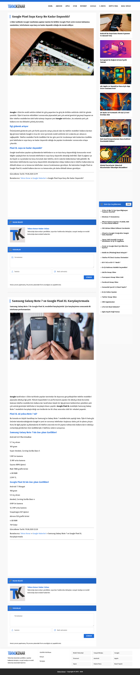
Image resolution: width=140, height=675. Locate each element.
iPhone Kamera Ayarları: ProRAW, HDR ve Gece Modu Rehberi (115, 222)
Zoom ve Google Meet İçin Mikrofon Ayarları (115, 247)
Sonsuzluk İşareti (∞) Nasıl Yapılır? (114, 287)
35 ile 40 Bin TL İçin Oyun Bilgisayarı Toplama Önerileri (115, 211)
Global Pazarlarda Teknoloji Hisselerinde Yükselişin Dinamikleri (113, 166)
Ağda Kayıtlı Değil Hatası (111, 312)
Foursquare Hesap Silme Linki (112, 277)
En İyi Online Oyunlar (109, 292)
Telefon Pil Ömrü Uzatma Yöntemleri (115, 258)
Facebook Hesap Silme (110, 282)
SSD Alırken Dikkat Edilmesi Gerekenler (116, 228)
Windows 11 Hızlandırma (110, 217)
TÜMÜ (128, 204)
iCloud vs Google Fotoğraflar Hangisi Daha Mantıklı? (115, 234)
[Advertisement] (52, 93)
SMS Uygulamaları (108, 302)
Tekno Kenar (25, 178)
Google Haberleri (39, 178)
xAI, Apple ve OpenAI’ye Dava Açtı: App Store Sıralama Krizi (115, 87)
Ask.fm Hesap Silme (109, 272)
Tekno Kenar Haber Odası (38, 228)
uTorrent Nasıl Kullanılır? (111, 307)
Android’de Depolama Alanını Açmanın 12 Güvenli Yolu (115, 35)
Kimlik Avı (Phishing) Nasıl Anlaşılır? (114, 253)
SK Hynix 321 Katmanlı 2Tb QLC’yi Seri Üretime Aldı (114, 114)
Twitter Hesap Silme (109, 297)
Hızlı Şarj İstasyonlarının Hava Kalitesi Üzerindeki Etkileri (115, 140)
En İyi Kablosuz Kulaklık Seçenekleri (114, 267)
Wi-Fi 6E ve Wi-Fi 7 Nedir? (111, 262)
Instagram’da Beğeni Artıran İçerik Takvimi (113, 61)
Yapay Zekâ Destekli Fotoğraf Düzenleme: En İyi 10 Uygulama (113, 240)
